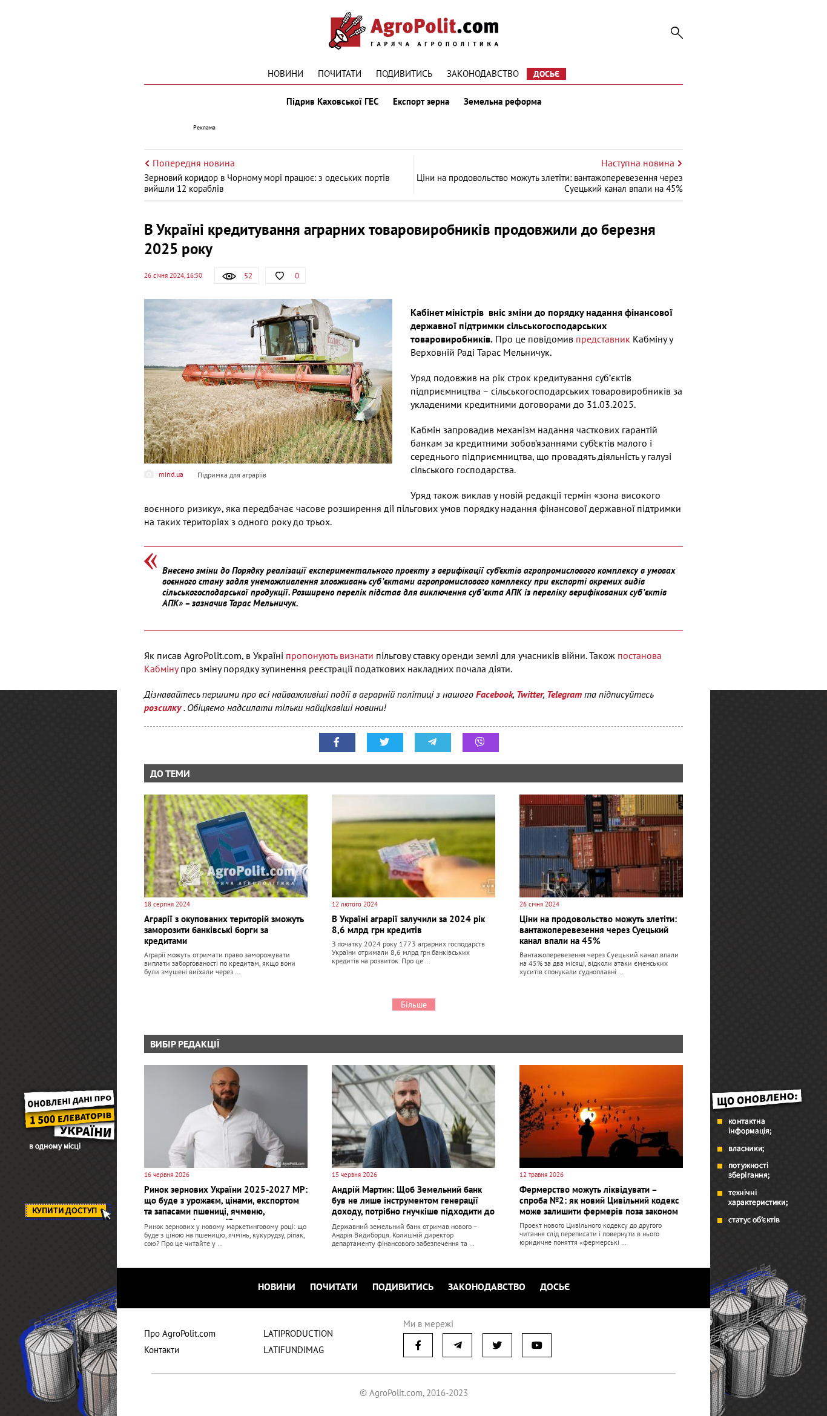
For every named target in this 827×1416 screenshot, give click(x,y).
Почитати (339, 73)
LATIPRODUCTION (298, 1333)
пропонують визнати (330, 655)
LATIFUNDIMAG (293, 1349)
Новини (285, 73)
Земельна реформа (502, 101)
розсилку (163, 707)
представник (604, 339)
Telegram (564, 694)
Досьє (546, 73)
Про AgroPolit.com (180, 1333)
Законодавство (483, 73)
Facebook (494, 694)
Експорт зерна (421, 101)
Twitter (529, 694)
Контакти (161, 1349)
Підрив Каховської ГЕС (332, 101)
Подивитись (404, 73)
